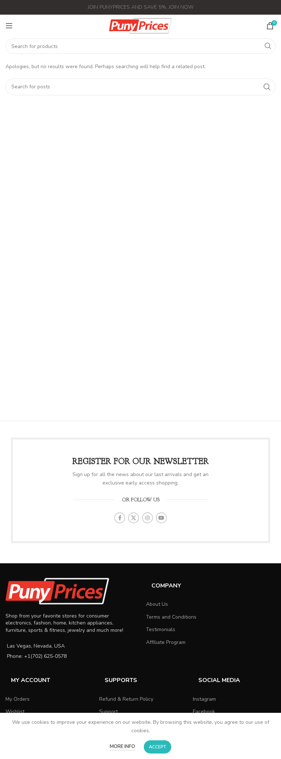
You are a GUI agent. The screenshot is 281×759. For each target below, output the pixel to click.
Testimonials (160, 629)
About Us (157, 604)
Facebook (204, 711)
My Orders (17, 699)
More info (122, 746)
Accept (157, 747)
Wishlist (15, 711)
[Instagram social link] (147, 517)
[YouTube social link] (161, 517)
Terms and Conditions (171, 617)
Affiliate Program (166, 642)
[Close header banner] (272, 7)
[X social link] (133, 517)
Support (108, 711)
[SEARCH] (268, 46)
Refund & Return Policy (126, 699)
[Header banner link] (129, 7)
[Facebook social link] (119, 517)
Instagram (204, 699)
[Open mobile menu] (9, 25)
